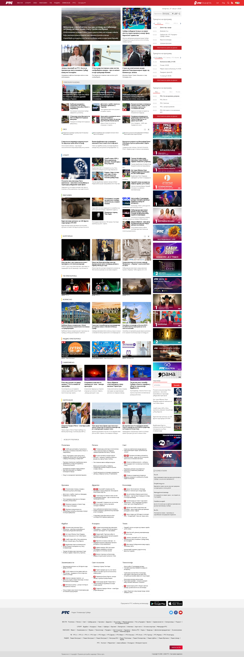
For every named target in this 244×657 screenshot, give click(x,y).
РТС (74, 3)
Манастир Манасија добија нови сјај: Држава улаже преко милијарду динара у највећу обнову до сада (105, 263)
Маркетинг (111, 643)
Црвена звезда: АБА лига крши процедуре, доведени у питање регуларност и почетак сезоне (104, 549)
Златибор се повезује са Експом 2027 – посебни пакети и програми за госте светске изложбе (135, 326)
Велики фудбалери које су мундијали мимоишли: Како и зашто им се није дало (105, 142)
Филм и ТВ (135, 630)
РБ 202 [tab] (178, 92)
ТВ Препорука (70, 276)
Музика (91, 630)
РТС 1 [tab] (159, 23)
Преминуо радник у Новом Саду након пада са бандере (74, 505)
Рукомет (113, 626)
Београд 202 (113, 638)
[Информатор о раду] (167, 459)
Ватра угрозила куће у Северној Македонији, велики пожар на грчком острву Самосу (104, 467)
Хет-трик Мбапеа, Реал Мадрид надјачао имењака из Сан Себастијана (140, 171)
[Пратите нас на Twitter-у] (171, 612)
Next (180, 23)
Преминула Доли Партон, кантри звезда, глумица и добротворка (104, 577)
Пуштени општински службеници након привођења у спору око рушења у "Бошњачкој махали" (75, 463)
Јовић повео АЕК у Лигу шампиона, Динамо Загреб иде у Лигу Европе (112, 161)
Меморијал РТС (162, 626)
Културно (68, 236)
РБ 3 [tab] (170, 92)
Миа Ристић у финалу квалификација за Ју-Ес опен (136, 533)
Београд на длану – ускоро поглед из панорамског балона (75, 585)
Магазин (43, 3)
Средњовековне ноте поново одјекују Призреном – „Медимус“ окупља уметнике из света (135, 263)
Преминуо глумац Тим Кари (111, 213)
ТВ (51, 3)
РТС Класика (130, 635)
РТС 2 (81, 635)
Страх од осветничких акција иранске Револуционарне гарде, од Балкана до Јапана (135, 70)
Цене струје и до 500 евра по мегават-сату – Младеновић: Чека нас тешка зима (136, 515)
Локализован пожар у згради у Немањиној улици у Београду (73, 490)
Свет (124, 445)
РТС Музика (158, 635)
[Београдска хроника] (167, 216)
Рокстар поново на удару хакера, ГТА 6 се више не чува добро (71, 384)
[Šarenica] (167, 319)
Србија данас (92, 622)
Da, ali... (156, 474)
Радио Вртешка (164, 638)
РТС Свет (93, 635)
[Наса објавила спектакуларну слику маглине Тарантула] (117, 373)
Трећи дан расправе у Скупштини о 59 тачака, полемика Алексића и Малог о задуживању (79, 106)
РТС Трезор (148, 635)
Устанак (125, 356)
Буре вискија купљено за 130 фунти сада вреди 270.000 (74, 222)
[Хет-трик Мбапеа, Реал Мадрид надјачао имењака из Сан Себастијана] (126, 173)
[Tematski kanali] (167, 370)
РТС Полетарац (169, 635)
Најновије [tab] (156, 381)
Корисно (67, 299)
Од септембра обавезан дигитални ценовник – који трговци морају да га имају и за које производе (137, 495)
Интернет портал (141, 643)
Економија (126, 485)
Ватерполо (121, 626)
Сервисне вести (158, 622)
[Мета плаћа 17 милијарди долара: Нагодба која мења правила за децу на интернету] (126, 201)
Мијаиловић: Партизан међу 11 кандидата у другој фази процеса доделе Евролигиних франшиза (105, 535)
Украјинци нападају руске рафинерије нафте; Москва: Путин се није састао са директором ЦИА (140, 118)
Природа (150, 630)
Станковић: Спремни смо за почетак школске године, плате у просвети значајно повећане (105, 504)
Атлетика (130, 626)
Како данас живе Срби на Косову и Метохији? (73, 354)
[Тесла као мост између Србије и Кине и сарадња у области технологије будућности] (140, 373)
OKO (35, 3)
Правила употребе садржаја (87, 654)
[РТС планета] (203, 3)
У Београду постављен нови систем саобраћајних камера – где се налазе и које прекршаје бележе (106, 70)
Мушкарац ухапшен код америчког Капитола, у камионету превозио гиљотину (134, 470)
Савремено (68, 362)
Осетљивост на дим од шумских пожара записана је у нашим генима (112, 201)
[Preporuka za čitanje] (167, 353)
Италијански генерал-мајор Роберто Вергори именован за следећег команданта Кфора (74, 470)
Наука (143, 630)
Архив (122, 639)
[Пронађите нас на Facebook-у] (176, 612)
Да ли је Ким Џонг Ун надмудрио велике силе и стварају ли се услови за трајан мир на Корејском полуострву (136, 427)
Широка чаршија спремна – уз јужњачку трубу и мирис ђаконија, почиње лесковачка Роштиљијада (75, 579)
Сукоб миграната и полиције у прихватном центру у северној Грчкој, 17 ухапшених (106, 473)
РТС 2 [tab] (167, 23)
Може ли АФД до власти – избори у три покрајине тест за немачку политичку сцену (136, 463)
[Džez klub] (167, 268)
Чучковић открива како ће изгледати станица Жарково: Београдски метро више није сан (135, 97)
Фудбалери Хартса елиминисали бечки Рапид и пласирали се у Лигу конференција (74, 546)
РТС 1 (75, 635)
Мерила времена (127, 622)
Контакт (103, 643)
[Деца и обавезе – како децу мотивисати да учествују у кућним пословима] (126, 225)
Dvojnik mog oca (159, 483)
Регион (95, 445)
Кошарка (96, 523)
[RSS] (232, 3)
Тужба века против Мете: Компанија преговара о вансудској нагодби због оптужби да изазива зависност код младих (137, 574)
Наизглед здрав (125, 631)
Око (65, 129)
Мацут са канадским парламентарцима (74, 475)
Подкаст (178, 622)
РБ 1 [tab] (156, 92)
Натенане (68, 400)
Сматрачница (169, 622)
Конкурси (131, 643)
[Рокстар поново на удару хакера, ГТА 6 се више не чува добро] (71, 373)
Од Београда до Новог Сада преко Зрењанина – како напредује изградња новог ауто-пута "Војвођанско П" (135, 502)
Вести (20, 3)
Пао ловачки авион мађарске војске (104, 462)
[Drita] (167, 336)
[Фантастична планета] (167, 164)
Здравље (127, 630)
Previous (154, 23)
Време (149, 622)
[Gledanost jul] (167, 233)
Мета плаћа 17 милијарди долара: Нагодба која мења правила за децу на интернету (140, 200)
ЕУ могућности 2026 (122, 623)
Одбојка (106, 626)
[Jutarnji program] (167, 181)
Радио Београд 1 (75, 638)
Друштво (95, 485)
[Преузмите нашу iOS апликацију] (175, 603)
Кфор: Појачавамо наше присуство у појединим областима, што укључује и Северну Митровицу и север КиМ (74, 457)
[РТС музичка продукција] (167, 442)
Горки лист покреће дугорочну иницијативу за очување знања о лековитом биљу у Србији (106, 326)
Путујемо (108, 630)
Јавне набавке (121, 643)
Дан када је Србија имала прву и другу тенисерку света (137, 545)
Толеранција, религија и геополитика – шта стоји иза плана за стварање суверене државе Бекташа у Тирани (76, 95)
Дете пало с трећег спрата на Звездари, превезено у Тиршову (110, 105)
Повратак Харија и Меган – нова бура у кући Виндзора (75, 426)
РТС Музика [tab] (175, 57)
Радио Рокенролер (139, 638)
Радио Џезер (175, 638)
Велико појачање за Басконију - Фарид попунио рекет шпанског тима (104, 555)
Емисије (66, 3)
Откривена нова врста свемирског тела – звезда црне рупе (94, 384)
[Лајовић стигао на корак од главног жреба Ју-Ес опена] (126, 185)
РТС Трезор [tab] (167, 57)
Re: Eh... (156, 510)
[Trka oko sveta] (167, 130)
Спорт (28, 3)
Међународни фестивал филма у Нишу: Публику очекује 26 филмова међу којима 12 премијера (140, 212)
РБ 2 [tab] (163, 92)
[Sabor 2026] (167, 251)
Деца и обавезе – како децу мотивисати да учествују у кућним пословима (140, 223)
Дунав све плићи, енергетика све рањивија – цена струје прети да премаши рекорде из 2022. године (136, 509)
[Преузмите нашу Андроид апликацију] (158, 603)
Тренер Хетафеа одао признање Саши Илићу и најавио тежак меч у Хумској (140, 160)
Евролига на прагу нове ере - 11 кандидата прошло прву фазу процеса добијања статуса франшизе (104, 542)
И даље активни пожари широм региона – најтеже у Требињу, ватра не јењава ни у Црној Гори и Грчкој (104, 457)
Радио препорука (72, 339)
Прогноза (158, 14)
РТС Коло (139, 635)
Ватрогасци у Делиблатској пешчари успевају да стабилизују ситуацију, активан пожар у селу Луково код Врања (89, 28)
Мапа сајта (176, 647)
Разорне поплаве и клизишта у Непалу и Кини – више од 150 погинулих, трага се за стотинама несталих (141, 106)
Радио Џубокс (152, 638)
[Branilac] (167, 147)
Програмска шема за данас (167, 48)
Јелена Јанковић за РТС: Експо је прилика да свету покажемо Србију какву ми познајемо (74, 70)
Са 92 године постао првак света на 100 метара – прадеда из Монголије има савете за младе (75, 573)
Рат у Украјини (140, 622)
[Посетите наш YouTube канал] (181, 612)
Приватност (65, 654)
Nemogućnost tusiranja (161, 492)
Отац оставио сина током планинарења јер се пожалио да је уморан (76, 590)
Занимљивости (67, 562)
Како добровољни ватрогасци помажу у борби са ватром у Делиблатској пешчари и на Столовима (104, 95)
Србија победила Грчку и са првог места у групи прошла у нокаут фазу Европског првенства (135, 33)
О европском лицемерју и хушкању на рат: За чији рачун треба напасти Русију (74, 142)
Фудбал (64, 523)
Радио (57, 3)
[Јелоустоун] (167, 302)
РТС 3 (87, 635)
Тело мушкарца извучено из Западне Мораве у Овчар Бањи (74, 499)
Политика (65, 445)
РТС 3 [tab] (175, 23)
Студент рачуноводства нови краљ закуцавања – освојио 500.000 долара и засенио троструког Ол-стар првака (105, 529)
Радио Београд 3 (102, 638)
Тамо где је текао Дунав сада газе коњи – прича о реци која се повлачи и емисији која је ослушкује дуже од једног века (106, 427)
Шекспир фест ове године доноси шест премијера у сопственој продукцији (74, 263)
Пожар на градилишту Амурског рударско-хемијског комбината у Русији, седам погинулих (136, 477)
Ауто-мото (138, 626)
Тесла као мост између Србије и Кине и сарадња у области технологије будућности (140, 385)
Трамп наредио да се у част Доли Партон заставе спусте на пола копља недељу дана (104, 571)
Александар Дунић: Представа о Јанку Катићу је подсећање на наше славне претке (104, 583)
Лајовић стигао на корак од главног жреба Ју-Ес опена (140, 183)
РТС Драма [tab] (158, 57)
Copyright (74, 654)
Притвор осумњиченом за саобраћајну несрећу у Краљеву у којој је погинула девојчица (75, 511)
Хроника (65, 485)
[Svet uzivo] (167, 198)
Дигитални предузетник (162, 630)
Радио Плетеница (125, 638)
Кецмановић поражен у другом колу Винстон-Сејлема (135, 550)
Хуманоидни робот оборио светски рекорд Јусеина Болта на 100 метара (136, 586)
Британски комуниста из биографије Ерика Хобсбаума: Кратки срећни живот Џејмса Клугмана (136, 143)
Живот (73, 630)
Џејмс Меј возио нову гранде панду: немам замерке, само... (137, 591)
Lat (217, 3)
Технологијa (127, 562)
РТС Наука (101, 635)
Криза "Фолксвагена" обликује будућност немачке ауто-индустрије (135, 490)
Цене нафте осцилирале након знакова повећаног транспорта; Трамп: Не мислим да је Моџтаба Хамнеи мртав (110, 118)
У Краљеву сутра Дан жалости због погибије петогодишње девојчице (80, 117)
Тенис (125, 523)
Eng (223, 3)
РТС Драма (111, 635)
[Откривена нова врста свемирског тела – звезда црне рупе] (94, 373)
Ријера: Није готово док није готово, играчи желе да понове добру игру (111, 174)
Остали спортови (149, 626)
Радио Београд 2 (88, 638)
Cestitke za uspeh (159, 501)
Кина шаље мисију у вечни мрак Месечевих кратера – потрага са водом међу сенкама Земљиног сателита (135, 581)
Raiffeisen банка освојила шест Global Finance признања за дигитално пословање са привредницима (75, 326)
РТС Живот (120, 635)
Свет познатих (98, 562)
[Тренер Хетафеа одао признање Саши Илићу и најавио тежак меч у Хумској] (126, 161)
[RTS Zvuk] (167, 285)
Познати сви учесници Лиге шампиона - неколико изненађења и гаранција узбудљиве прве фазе (75, 183)
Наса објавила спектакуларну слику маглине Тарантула (115, 384)
